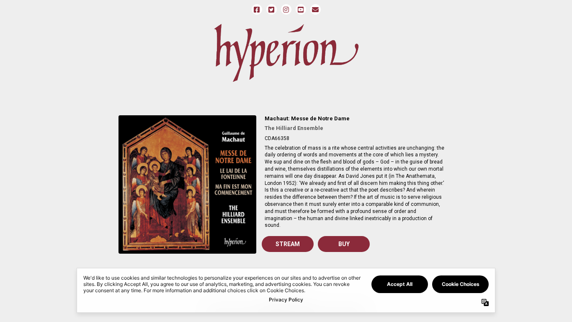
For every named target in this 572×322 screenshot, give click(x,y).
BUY (344, 244)
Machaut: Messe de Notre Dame (307, 118)
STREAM (288, 244)
